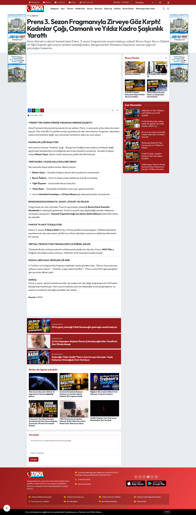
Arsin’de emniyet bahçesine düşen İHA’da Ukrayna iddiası (135, 94)
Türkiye (70, 8)
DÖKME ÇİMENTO (132, 74)
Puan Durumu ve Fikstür (40, 501)
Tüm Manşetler (72, 501)
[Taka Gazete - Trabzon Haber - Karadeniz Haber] (35, 8)
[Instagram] (144, 477)
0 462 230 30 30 (84, 479)
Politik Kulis (80, 8)
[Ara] (164, 8)
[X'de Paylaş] (33, 110)
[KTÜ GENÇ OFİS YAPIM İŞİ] (157, 67)
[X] (140, 477)
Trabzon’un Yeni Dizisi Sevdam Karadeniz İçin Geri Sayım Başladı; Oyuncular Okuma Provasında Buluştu (43, 422)
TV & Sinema (32, 16)
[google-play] (157, 483)
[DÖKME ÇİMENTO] (135, 67)
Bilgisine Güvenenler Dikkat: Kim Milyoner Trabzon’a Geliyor (104, 393)
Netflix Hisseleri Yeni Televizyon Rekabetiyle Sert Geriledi (103, 419)
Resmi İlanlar (128, 8)
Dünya (90, 8)
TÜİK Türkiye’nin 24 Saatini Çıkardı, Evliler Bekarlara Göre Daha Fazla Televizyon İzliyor (73, 421)
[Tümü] (166, 58)
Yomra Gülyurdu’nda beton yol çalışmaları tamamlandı (155, 94)
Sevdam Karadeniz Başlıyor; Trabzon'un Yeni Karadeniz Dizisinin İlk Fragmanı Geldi (71, 394)
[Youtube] (148, 477)
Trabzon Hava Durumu (75, 497)
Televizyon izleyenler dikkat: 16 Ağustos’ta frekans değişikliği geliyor (42, 394)
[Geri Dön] (6, 508)
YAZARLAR (35, 2)
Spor (63, 8)
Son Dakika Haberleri (109, 501)
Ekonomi (98, 8)
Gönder (33, 459)
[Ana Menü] (168, 8)
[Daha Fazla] (42, 110)
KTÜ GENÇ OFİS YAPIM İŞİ (157, 75)
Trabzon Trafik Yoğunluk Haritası (149, 497)
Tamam (167, 512)
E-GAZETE (61, 2)
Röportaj (108, 8)
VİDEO (48, 2)
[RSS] (156, 477)
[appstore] (136, 483)
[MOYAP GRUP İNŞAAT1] (179, 48)
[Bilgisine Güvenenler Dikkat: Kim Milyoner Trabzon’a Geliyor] (104, 381)
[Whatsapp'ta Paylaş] (38, 110)
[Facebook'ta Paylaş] (29, 110)
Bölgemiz (55, 8)
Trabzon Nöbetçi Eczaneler (42, 497)
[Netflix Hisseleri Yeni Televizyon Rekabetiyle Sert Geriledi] (104, 408)
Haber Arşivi (141, 501)
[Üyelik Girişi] (167, 2)
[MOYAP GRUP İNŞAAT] (17, 48)
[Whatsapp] (152, 477)
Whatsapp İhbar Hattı (145, 8)
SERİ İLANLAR (87, 2)
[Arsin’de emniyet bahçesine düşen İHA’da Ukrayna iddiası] (135, 85)
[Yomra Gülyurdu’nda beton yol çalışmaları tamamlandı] (157, 85)
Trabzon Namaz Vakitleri (111, 497)
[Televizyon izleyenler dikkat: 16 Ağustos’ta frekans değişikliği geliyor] (43, 381)
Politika (117, 8)
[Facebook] (136, 477)
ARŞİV (73, 2)
